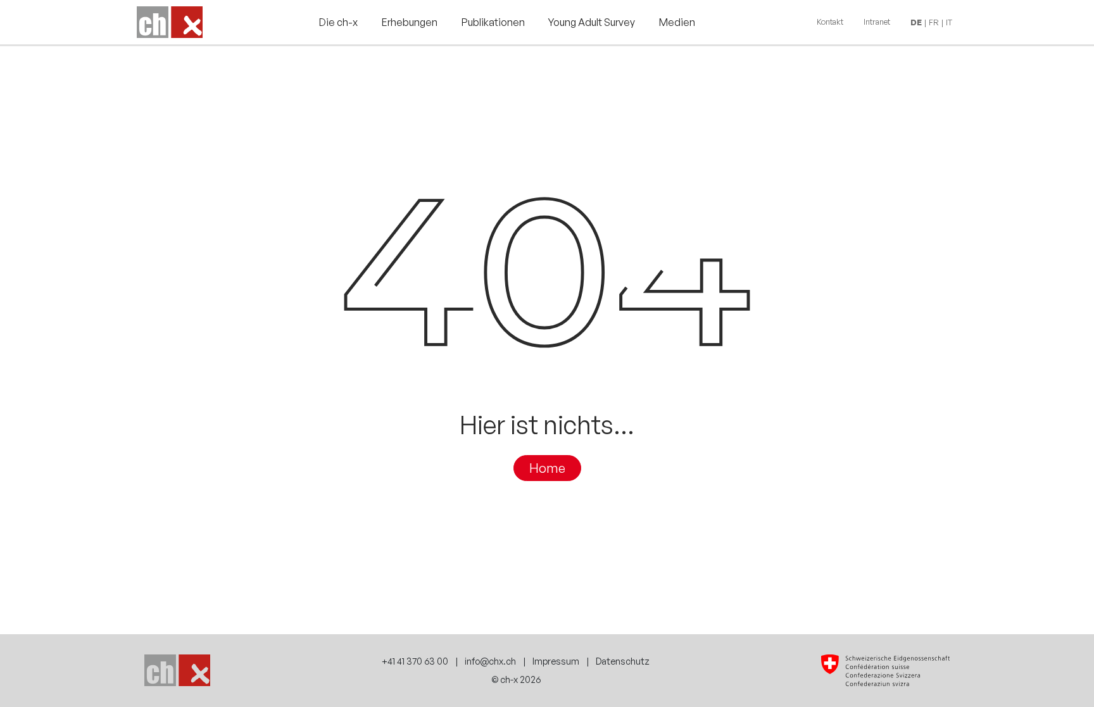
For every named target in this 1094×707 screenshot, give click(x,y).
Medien (677, 22)
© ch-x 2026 (516, 679)
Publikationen (493, 22)
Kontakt (830, 21)
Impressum (555, 660)
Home (547, 468)
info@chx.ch (490, 660)
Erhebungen (409, 22)
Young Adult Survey (591, 22)
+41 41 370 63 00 (415, 660)
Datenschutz (623, 660)
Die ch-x (338, 22)
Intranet (877, 21)
